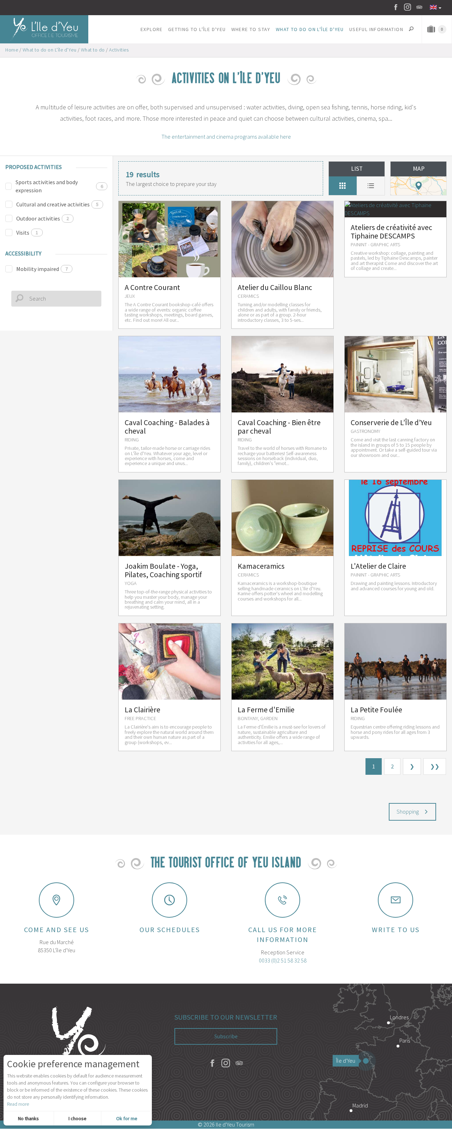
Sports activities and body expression (59, 186)
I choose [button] (78, 1118)
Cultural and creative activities (57, 204)
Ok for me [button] (126, 1118)
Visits (27, 232)
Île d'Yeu (345, 1060)
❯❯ (434, 766)
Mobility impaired (42, 268)
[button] (152, 29)
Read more (18, 1104)
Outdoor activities (42, 218)
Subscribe (226, 1036)
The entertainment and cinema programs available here (226, 136)
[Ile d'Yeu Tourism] (75, 1052)
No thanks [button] (28, 1118)
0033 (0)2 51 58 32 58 (283, 960)
